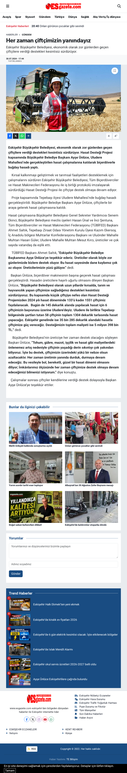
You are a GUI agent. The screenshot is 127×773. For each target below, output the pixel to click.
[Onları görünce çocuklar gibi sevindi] (91, 427)
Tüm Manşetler (87, 710)
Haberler (12, 34)
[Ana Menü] (7, 6)
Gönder (16, 573)
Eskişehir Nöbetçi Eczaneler (94, 695)
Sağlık (85, 17)
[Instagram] (39, 719)
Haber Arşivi (86, 717)
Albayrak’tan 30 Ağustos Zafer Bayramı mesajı (89, 485)
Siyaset (30, 17)
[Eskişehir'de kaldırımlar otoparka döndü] (91, 506)
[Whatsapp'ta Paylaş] (22, 136)
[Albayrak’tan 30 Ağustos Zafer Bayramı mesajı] (91, 467)
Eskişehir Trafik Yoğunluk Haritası (98, 702)
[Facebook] (26, 719)
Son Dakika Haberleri (91, 713)
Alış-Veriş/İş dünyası (106, 17)
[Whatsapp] (51, 719)
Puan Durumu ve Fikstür (92, 706)
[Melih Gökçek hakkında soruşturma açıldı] (35, 427)
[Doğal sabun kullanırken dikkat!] (35, 506)
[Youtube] (45, 719)
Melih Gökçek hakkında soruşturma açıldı (30, 445)
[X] (33, 719)
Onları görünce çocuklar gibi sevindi (58, 26)
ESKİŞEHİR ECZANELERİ (23, 729)
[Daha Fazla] (28, 136)
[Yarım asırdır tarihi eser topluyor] (35, 467)
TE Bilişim (72, 759)
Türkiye (59, 17)
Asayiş (6, 17)
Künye (68, 733)
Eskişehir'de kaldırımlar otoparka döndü (85, 525)
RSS (33, 748)
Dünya (72, 17)
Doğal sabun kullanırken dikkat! (25, 525)
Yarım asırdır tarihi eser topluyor (26, 485)
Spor (18, 17)
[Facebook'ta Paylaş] (9, 136)
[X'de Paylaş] (16, 136)
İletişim (13, 733)
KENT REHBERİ (73, 729)
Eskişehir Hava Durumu (92, 699)
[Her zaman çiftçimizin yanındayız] (63, 98)
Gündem (44, 17)
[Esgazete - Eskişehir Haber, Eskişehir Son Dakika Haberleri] (63, 6)
